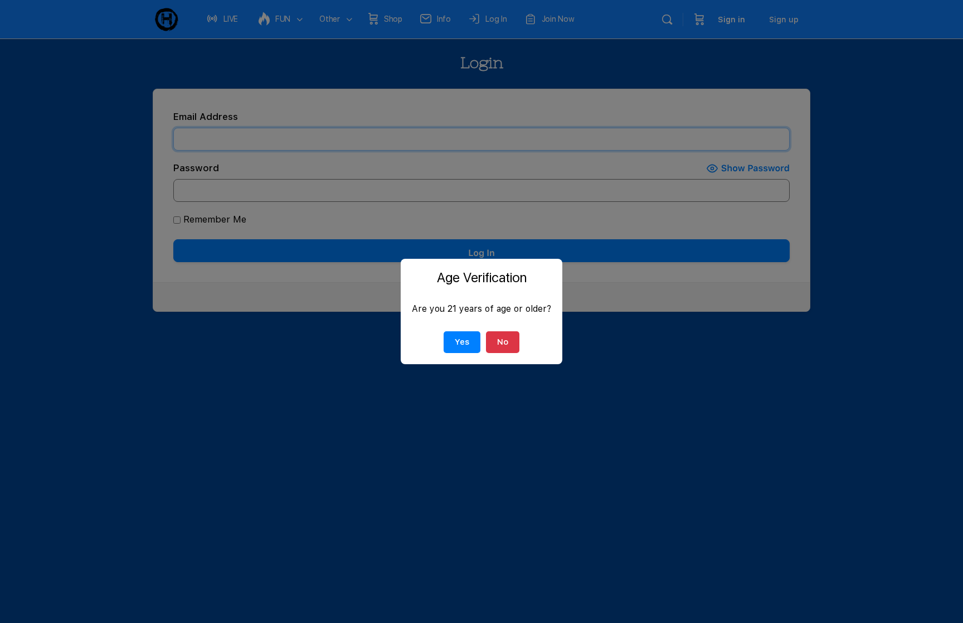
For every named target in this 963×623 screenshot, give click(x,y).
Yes (462, 342)
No (502, 342)
